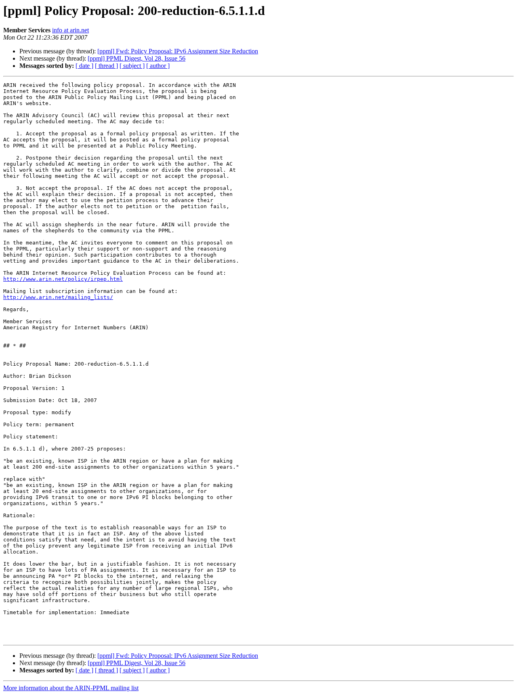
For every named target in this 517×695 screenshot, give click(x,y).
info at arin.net (70, 30)
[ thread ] (106, 65)
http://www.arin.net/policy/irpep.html (63, 279)
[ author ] (158, 65)
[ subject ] (132, 65)
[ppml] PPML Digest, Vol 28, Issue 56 (136, 58)
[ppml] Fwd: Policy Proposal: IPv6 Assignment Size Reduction (177, 51)
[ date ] (84, 65)
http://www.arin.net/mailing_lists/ (58, 297)
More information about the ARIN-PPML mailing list (71, 687)
